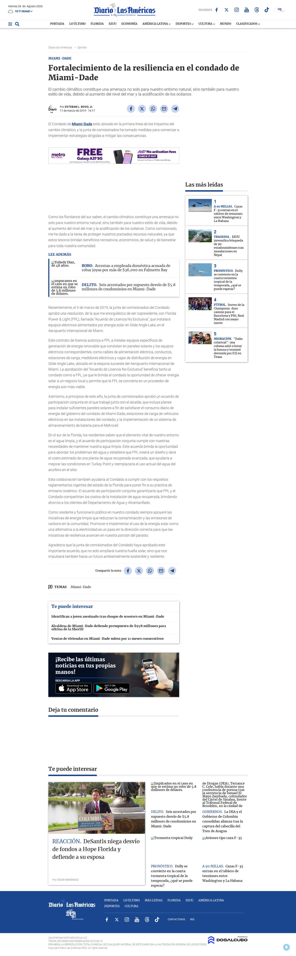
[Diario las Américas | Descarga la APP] (74, 688)
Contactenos (176, 919)
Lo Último (77, 24)
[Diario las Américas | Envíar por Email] (164, 109)
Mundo (225, 24)
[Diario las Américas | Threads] (256, 9)
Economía (129, 24)
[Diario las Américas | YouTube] (246, 9)
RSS (192, 919)
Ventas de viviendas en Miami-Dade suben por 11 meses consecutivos (107, 638)
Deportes (183, 24)
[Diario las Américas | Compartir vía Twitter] (142, 109)
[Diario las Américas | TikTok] (266, 9)
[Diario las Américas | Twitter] (226, 10)
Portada (57, 24)
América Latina (155, 24)
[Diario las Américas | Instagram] (236, 9)
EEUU (112, 24)
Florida (97, 24)
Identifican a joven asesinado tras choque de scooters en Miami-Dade (107, 616)
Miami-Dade (82, 124)
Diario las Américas (60, 47)
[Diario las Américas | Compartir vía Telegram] (175, 109)
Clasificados (247, 24)
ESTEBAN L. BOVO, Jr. (79, 106)
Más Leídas (153, 900)
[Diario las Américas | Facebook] (216, 10)
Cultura (206, 24)
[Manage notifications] (286, 947)
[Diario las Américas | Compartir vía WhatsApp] (153, 109)
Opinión (82, 47)
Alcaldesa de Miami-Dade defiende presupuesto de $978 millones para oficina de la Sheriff (108, 627)
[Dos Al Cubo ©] (228, 943)
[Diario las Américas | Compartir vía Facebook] (131, 109)
